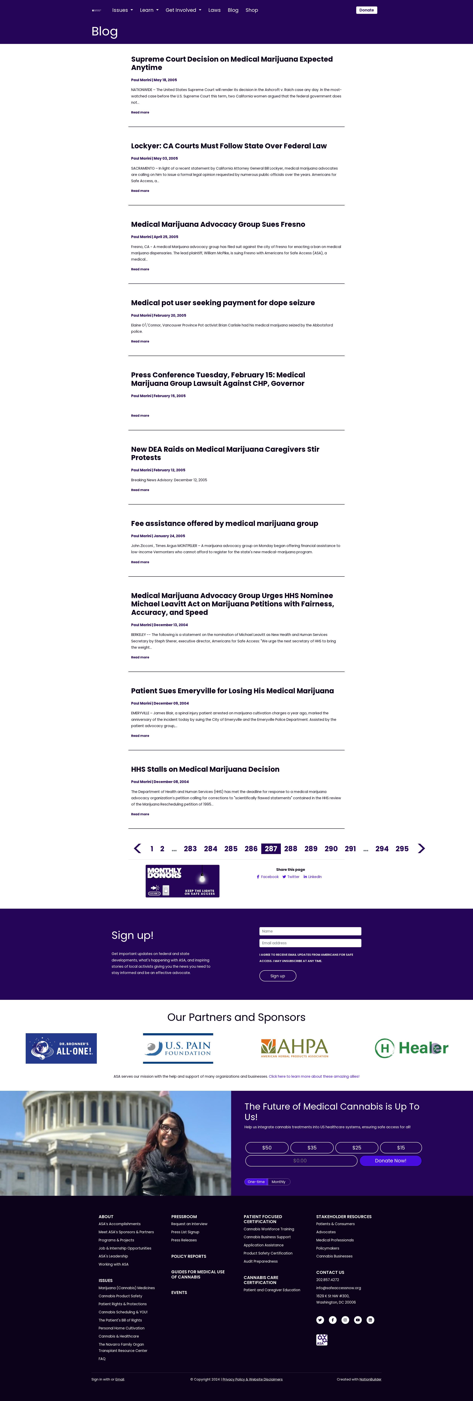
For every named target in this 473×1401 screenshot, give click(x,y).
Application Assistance (264, 1245)
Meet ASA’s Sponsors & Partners (126, 1232)
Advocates (326, 1232)
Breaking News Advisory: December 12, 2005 (169, 480)
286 (251, 849)
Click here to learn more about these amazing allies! (314, 1076)
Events (179, 1292)
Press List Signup (185, 1232)
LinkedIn (314, 876)
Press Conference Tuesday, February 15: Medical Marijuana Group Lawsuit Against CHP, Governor (218, 379)
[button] (38, 1048)
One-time (256, 1181)
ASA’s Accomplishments (120, 1223)
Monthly (278, 1181)
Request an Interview (189, 1223)
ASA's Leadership (113, 1256)
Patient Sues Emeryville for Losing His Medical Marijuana (232, 691)
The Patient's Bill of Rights (120, 1320)
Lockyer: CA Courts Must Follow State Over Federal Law (229, 146)
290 (331, 849)
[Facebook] (333, 1320)
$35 (312, 1147)
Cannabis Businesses (334, 1256)
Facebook (269, 876)
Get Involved (182, 10)
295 (402, 849)
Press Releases (184, 1240)
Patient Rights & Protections (123, 1304)
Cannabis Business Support (267, 1237)
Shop (252, 10)
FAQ (102, 1358)
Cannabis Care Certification (261, 1280)
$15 (401, 1147)
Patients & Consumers (335, 1223)
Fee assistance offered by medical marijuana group (224, 523)
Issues (120, 10)
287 (271, 849)
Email (119, 1379)
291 (350, 849)
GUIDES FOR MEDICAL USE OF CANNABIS (198, 1274)
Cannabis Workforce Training (269, 1229)
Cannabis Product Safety (120, 1296)
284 (210, 849)
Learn (147, 10)
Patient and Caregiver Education (272, 1290)
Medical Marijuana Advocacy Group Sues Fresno (218, 224)
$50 (267, 1147)
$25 (356, 1147)
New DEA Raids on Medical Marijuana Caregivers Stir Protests (225, 453)
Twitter (293, 876)
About (106, 1217)
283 (190, 849)
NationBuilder (371, 1379)
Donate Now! (390, 1160)
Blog (233, 10)
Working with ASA (114, 1264)
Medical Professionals (335, 1240)
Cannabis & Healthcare (119, 1336)
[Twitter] (320, 1320)
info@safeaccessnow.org (338, 1287)
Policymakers (327, 1248)
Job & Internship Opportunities (125, 1248)
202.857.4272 (327, 1279)
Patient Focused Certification (263, 1219)
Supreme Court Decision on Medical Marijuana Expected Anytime (232, 63)
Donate (367, 10)
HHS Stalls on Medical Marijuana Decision (205, 769)
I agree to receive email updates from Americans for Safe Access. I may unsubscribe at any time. (306, 958)
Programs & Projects (116, 1240)
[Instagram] (345, 1320)
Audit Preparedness (261, 1261)
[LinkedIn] (370, 1320)
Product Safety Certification (268, 1253)
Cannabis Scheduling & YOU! (123, 1312)
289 (311, 849)
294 (382, 849)
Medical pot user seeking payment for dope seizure (223, 303)
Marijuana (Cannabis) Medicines (127, 1287)
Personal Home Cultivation (121, 1328)
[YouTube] (358, 1320)
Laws (214, 10)
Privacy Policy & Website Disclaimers (253, 1379)
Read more (140, 112)
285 (231, 849)
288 (290, 849)
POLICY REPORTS (188, 1256)
